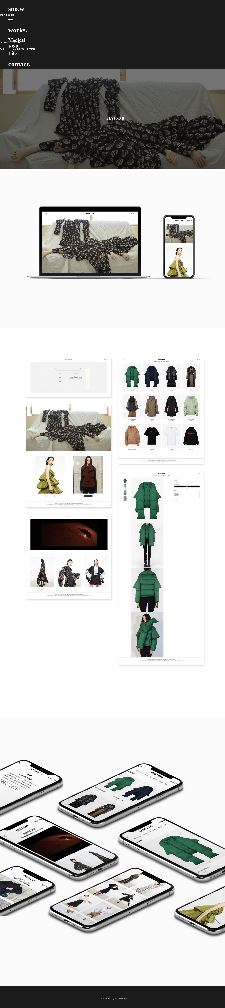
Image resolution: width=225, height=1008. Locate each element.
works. (17, 30)
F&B (13, 46)
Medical (16, 40)
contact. (19, 64)
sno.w (16, 9)
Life (12, 53)
